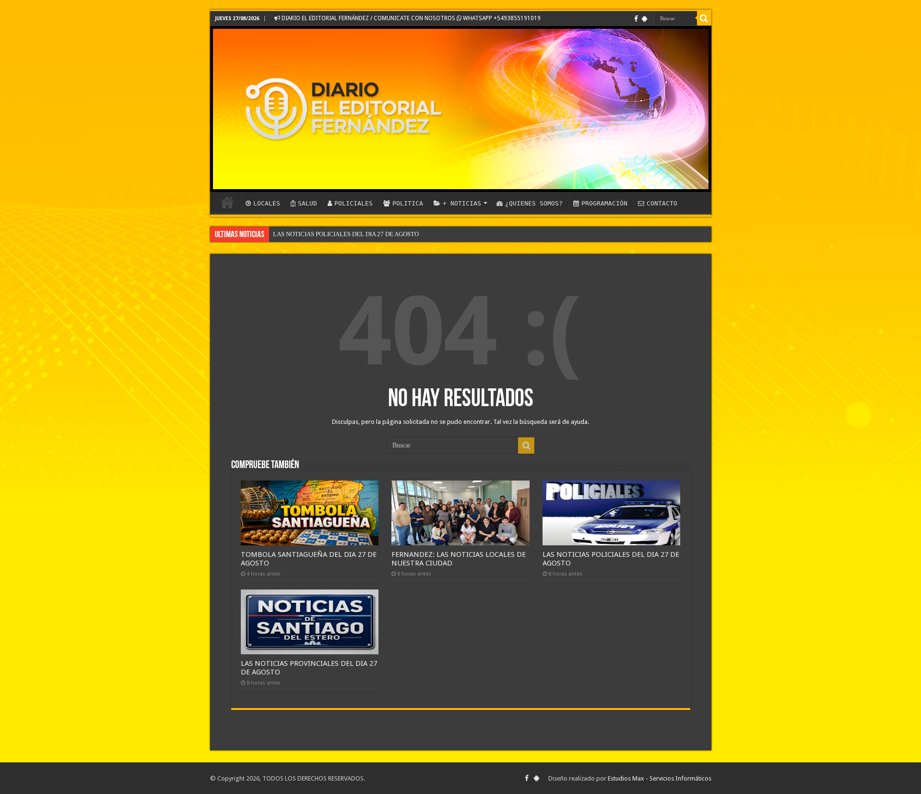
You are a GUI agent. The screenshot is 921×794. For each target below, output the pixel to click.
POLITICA (407, 203)
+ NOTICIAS (462, 203)
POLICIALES (353, 203)
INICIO (227, 202)
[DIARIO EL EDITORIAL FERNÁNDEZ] (460, 109)
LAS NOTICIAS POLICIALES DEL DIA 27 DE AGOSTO (346, 234)
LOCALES (266, 203)
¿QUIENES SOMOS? (534, 203)
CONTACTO (662, 203)
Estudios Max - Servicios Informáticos (659, 778)
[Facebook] (636, 18)
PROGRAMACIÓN (604, 203)
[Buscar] (704, 18)
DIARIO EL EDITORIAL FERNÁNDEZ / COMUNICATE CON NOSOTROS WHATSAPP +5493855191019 (410, 18)
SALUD (307, 203)
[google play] (644, 18)
